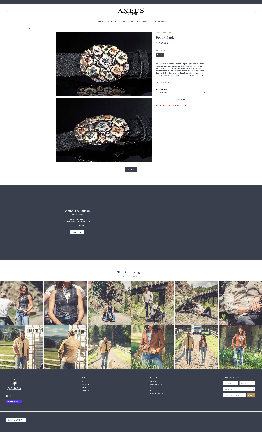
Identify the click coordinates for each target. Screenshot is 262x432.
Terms (152, 387)
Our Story (85, 387)
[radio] (160, 55)
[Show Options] (253, 389)
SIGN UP (251, 395)
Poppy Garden (32, 29)
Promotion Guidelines (156, 393)
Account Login (154, 381)
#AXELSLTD (86, 390)
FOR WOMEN (112, 22)
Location (85, 381)
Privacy (152, 390)
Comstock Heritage (164, 33)
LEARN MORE (77, 232)
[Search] (7, 11)
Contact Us (85, 384)
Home (26, 29)
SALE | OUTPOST (159, 22)
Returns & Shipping (156, 384)
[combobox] (238, 389)
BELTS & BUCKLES (143, 22)
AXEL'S (12, 425)
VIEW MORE (131, 169)
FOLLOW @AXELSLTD (131, 276)
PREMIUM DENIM (127, 22)
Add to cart (181, 99)
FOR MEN (100, 22)
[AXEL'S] (131, 11)
